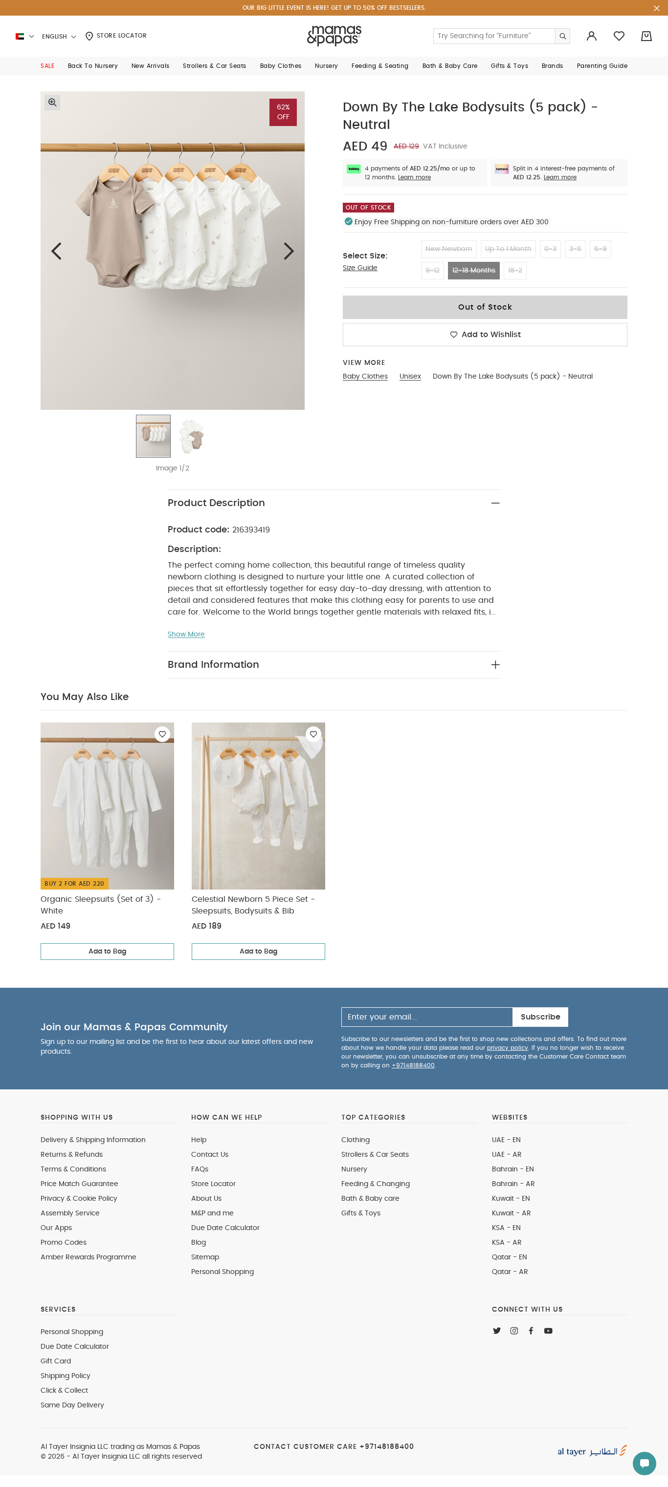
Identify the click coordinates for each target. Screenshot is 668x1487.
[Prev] (56, 251)
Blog (198, 1242)
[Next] (289, 251)
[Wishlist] (162, 734)
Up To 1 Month (508, 249)
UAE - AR (507, 1154)
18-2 (515, 270)
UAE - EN (506, 1140)
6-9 (600, 249)
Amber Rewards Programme (88, 1257)
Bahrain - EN (513, 1169)
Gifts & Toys (360, 1213)
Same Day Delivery (72, 1405)
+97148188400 (413, 1065)
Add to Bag (107, 951)
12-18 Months (473, 270)
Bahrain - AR (513, 1184)
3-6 (575, 249)
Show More (186, 634)
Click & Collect (64, 1390)
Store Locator (120, 36)
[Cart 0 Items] (646, 36)
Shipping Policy (65, 1376)
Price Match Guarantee (79, 1184)
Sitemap (205, 1257)
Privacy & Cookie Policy (79, 1198)
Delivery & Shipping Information (93, 1140)
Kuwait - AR (511, 1213)
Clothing (355, 1140)
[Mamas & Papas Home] (334, 36)
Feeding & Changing (375, 1184)
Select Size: (365, 256)
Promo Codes (64, 1242)
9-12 (432, 270)
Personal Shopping (222, 1272)
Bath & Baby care (370, 1198)
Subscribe (540, 1017)
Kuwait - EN (511, 1198)
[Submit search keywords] (562, 36)
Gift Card (56, 1361)
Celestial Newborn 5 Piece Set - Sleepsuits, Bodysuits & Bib (253, 905)
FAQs (199, 1169)
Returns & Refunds (72, 1154)
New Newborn (448, 249)
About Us (206, 1198)
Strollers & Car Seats (375, 1154)
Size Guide (360, 268)
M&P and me (212, 1213)
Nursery (354, 1169)
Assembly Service (70, 1213)
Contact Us (209, 1154)
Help (198, 1140)
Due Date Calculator (225, 1228)
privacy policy (507, 1048)
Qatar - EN (509, 1257)
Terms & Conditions (73, 1169)
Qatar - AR (510, 1272)
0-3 (550, 249)
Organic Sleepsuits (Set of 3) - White (101, 905)
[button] (47, 66)
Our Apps (56, 1228)
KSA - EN (506, 1228)
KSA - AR (507, 1242)
